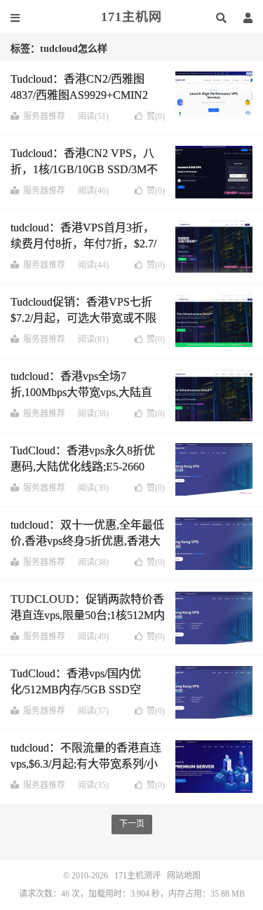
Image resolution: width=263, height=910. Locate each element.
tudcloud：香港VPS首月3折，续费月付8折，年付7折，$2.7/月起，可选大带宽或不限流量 (83, 243)
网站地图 (184, 876)
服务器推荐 (44, 116)
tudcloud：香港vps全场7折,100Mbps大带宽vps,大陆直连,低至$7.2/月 (81, 392)
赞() (156, 116)
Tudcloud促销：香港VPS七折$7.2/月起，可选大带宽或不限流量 (83, 317)
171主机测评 (137, 876)
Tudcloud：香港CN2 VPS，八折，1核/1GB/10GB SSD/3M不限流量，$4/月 (84, 169)
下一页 (131, 824)
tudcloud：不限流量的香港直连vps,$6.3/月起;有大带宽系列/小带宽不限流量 (86, 763)
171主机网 (131, 17)
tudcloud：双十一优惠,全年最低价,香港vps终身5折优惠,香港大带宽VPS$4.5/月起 (87, 540)
